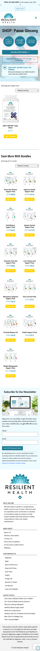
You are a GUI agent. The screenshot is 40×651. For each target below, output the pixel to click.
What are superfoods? (12, 610)
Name (4, 431)
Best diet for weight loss (13, 616)
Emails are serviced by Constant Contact (14, 463)
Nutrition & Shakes (11, 582)
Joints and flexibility (11, 589)
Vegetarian (8, 558)
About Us (7, 532)
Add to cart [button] (10, 199)
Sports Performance (11, 565)
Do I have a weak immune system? (17, 601)
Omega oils (8, 578)
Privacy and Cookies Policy (14, 545)
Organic (7, 575)
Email (4, 439)
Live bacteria (9, 585)
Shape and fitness (11, 568)
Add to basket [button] (10, 136)
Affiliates (7, 548)
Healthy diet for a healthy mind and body (19, 613)
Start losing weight (11, 619)
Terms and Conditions (12, 542)
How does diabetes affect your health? (18, 598)
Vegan (7, 561)
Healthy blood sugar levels (14, 607)
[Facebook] (20, 497)
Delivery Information (11, 535)
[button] (1, 5)
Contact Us (8, 538)
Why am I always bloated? (14, 604)
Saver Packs (8, 572)
